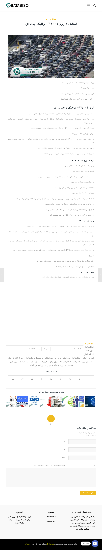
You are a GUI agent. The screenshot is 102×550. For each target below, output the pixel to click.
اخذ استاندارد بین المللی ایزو (69, 358)
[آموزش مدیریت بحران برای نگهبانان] (22, 401)
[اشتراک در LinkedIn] (51, 379)
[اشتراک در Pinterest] (60, 379)
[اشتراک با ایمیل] (13, 379)
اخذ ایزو (54, 358)
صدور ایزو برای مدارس (56, 365)
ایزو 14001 (81, 361)
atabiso (51, 544)
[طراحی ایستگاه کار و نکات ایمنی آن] (11, 401)
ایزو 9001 (62, 361)
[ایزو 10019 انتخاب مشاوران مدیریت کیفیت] (78, 401)
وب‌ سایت (63, 457)
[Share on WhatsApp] (70, 379)
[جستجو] (93, 5)
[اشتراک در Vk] (32, 379)
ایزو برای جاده (37, 361)
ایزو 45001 (71, 361)
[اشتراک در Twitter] (79, 379)
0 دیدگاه (46, 349)
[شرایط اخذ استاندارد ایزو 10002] (34, 401)
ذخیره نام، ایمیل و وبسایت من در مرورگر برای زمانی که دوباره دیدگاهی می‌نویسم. (49, 465)
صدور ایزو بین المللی (37, 365)
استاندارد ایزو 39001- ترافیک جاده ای (51, 24)
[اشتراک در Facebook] (89, 379)
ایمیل (64, 449)
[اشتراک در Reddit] (22, 379)
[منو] (89, 5)
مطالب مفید (51, 19)
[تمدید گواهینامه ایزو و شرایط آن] (67, 401)
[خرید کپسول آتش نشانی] (45, 401)
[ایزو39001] (51, 56)
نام (64, 441)
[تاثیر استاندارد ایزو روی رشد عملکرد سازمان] (90, 401)
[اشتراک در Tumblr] (41, 379)
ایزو (86, 221)
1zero (28, 544)
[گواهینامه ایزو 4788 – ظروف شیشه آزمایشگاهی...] (100, 275)
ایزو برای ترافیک (50, 361)
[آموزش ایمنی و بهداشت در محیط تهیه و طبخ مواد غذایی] (56, 401)
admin (32, 349)
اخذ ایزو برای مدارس (41, 358)
